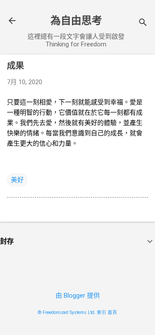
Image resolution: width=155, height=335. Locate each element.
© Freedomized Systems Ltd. (67, 312)
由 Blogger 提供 (78, 295)
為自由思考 (76, 21)
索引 (101, 312)
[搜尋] (143, 23)
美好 (17, 180)
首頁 (112, 312)
